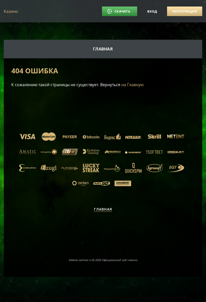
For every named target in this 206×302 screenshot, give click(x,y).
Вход (152, 11)
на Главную (132, 84)
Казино (11, 11)
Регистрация (184, 11)
